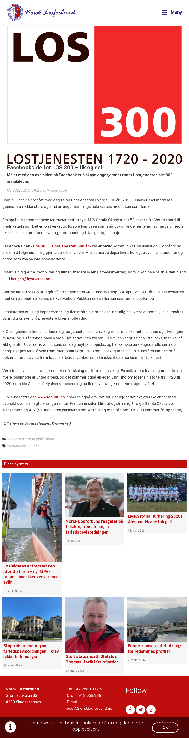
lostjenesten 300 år (23, 446)
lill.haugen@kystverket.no (28, 278)
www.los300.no (51, 397)
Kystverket (15, 439)
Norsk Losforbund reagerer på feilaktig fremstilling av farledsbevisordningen (94, 527)
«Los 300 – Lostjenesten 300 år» (61, 246)
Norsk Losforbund (40, 439)
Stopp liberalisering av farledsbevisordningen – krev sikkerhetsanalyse (31, 651)
